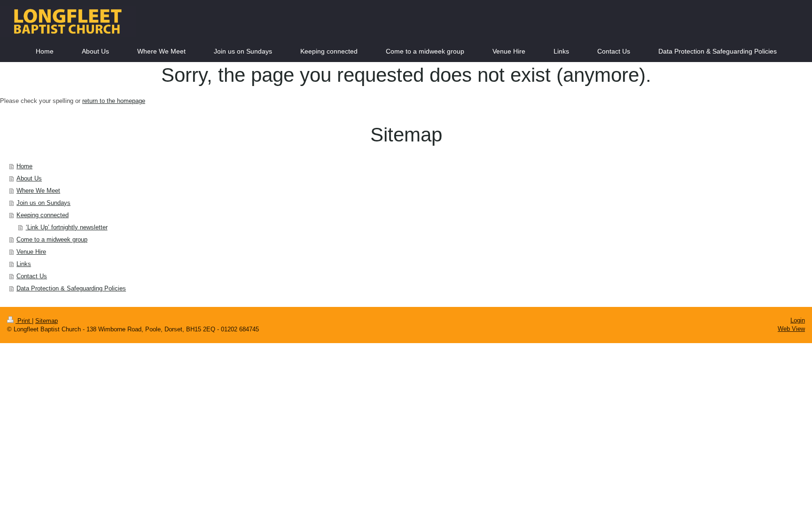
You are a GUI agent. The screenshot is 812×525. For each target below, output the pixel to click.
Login (797, 320)
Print (24, 320)
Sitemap (46, 320)
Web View (791, 328)
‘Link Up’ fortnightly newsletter (67, 227)
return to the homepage (113, 100)
